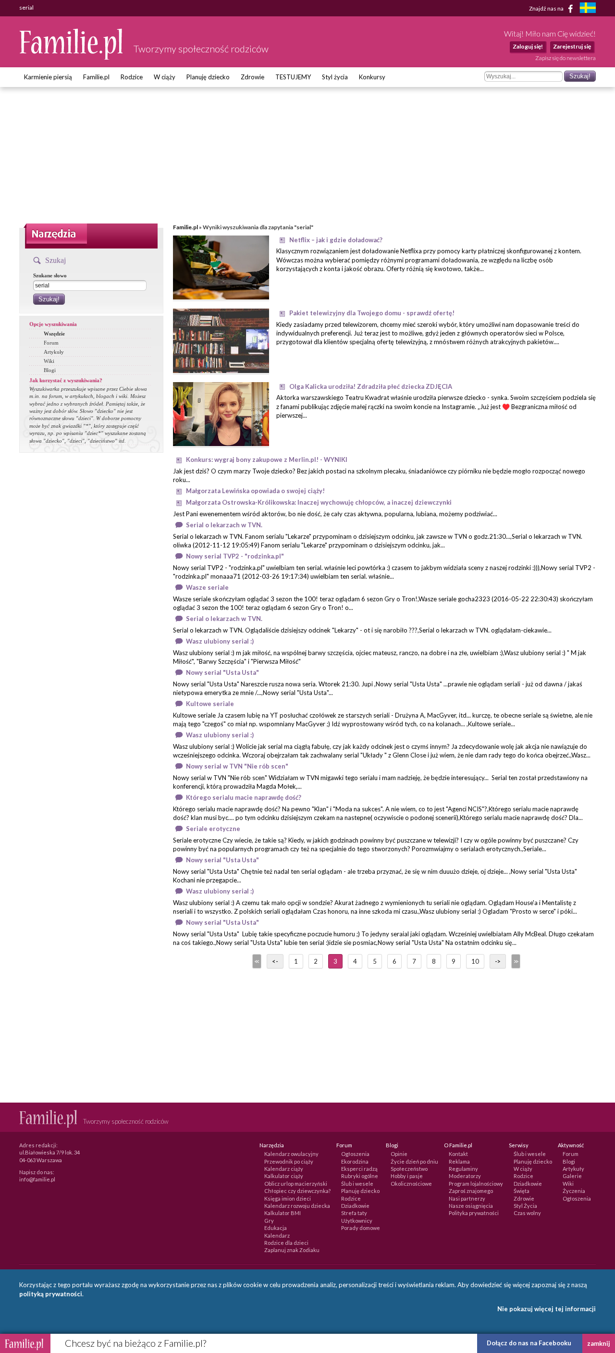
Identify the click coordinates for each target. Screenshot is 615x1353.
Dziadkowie (355, 1206)
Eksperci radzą (359, 1169)
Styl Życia (525, 1206)
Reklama (459, 1161)
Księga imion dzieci (287, 1198)
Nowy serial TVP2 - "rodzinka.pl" (235, 556)
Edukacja (275, 1228)
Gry (269, 1220)
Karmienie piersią (48, 77)
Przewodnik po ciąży (288, 1161)
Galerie (572, 1176)
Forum (51, 343)
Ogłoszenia (355, 1154)
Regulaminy (463, 1169)
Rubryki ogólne (359, 1176)
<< (256, 961)
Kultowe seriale (210, 704)
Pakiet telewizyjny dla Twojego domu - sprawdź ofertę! (372, 313)
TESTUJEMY (293, 77)
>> (515, 961)
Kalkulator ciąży (283, 1176)
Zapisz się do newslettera (565, 58)
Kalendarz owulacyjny (291, 1154)
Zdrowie (252, 77)
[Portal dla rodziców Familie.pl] (71, 57)
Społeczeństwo (409, 1169)
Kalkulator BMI (282, 1213)
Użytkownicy (356, 1220)
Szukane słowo (50, 275)
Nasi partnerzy (467, 1198)
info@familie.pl (37, 1179)
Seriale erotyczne (213, 828)
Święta (521, 1191)
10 (475, 961)
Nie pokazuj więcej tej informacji (546, 1309)
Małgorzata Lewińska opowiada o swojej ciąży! (255, 491)
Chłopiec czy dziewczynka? (297, 1191)
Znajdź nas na (547, 8)
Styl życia (335, 77)
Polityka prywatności (474, 1213)
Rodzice (132, 77)
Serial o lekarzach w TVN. (224, 525)
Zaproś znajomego (471, 1191)
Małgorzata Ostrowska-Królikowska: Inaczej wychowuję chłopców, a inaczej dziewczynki (319, 502)
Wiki (49, 361)
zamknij (598, 1343)
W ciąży (164, 77)
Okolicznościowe (411, 1183)
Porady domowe (360, 1228)
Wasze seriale (207, 587)
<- (275, 961)
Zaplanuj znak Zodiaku (292, 1250)
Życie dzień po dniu (414, 1161)
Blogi (50, 370)
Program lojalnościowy (476, 1183)
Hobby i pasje (407, 1176)
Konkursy (372, 77)
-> (498, 961)
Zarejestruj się (572, 46)
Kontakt (458, 1154)
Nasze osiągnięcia (471, 1206)
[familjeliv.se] (587, 8)
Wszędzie (54, 333)
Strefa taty (354, 1213)
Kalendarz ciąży (283, 1169)
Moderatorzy (465, 1176)
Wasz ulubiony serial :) (220, 641)
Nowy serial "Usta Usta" (222, 672)
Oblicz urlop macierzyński (295, 1183)
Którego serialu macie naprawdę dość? (243, 797)
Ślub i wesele (357, 1183)
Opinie (399, 1154)
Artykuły (54, 352)
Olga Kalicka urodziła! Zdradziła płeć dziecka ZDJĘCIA (370, 386)
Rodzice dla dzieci (286, 1243)
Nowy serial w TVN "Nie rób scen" (237, 766)
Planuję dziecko (208, 77)
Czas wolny (527, 1213)
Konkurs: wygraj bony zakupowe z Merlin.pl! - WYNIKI (266, 459)
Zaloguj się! (528, 46)
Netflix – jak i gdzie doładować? (335, 240)
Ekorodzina (355, 1161)
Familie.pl (96, 77)
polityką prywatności (50, 1294)
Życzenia (574, 1191)
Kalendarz (277, 1235)
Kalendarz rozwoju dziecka (297, 1206)
